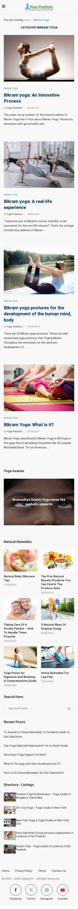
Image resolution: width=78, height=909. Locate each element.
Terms (42, 871)
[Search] (74, 6)
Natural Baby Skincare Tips (19, 578)
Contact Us (59, 871)
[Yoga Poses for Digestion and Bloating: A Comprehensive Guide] (20, 657)
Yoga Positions (14, 108)
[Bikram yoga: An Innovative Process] (39, 58)
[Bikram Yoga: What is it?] (39, 388)
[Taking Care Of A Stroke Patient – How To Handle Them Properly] (20, 609)
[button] (39, 527)
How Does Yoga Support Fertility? (25, 754)
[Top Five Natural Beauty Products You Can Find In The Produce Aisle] (57, 560)
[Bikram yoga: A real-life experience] (39, 164)
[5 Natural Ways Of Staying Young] (57, 609)
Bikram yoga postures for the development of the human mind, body (38, 314)
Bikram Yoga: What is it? (29, 424)
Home (27, 20)
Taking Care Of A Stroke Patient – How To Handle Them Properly (19, 630)
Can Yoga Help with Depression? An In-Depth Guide (36, 745)
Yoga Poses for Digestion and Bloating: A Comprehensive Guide (20, 677)
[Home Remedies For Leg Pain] (57, 657)
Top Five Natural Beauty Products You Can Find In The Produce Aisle (55, 582)
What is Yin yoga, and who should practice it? (32, 763)
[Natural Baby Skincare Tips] (20, 560)
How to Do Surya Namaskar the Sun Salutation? (34, 772)
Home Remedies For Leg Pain (55, 675)
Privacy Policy (23, 871)
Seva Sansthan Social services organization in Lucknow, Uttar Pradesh (44, 834)
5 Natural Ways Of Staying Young (53, 626)
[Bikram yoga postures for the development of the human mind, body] (39, 271)
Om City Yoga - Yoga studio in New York (41, 807)
